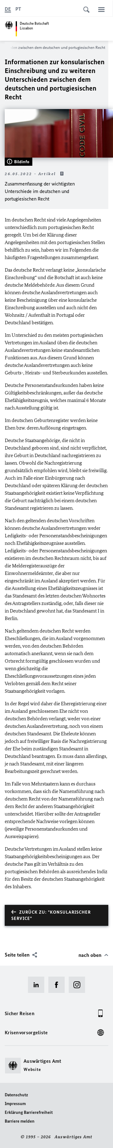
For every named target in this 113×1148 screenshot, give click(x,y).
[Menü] (101, 9)
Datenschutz (16, 1095)
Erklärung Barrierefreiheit (29, 1112)
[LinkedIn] (38, 985)
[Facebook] (58, 985)
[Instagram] (79, 985)
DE (8, 9)
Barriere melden (20, 1121)
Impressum (15, 1103)
